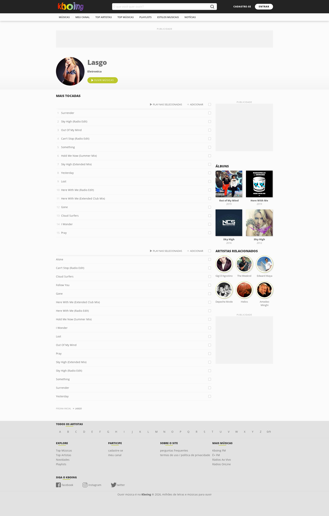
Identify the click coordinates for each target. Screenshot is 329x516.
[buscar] (212, 6)
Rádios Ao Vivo (221, 459)
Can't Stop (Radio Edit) (75, 138)
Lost (63, 181)
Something (68, 147)
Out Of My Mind (71, 130)
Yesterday (67, 173)
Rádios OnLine (221, 464)
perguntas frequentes (174, 450)
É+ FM (216, 455)
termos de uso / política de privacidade (185, 455)
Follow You (62, 285)
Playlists (61, 464)
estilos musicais (168, 17)
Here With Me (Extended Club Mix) (83, 198)
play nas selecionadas (167, 104)
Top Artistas (63, 455)
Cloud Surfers (70, 215)
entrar (264, 6)
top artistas (103, 17)
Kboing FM (219, 450)
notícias (190, 17)
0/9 (269, 431)
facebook (67, 485)
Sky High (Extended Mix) (76, 164)
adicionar (196, 104)
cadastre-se (242, 6)
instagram (94, 485)
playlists (145, 17)
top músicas (125, 17)
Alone (59, 259)
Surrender (67, 113)
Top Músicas (64, 450)
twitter (121, 485)
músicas (64, 17)
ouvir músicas (104, 80)
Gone (64, 207)
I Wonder (67, 224)
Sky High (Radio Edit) (74, 121)
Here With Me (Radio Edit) (77, 190)
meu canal (82, 17)
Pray (64, 233)
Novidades (62, 459)
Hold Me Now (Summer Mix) (79, 155)
